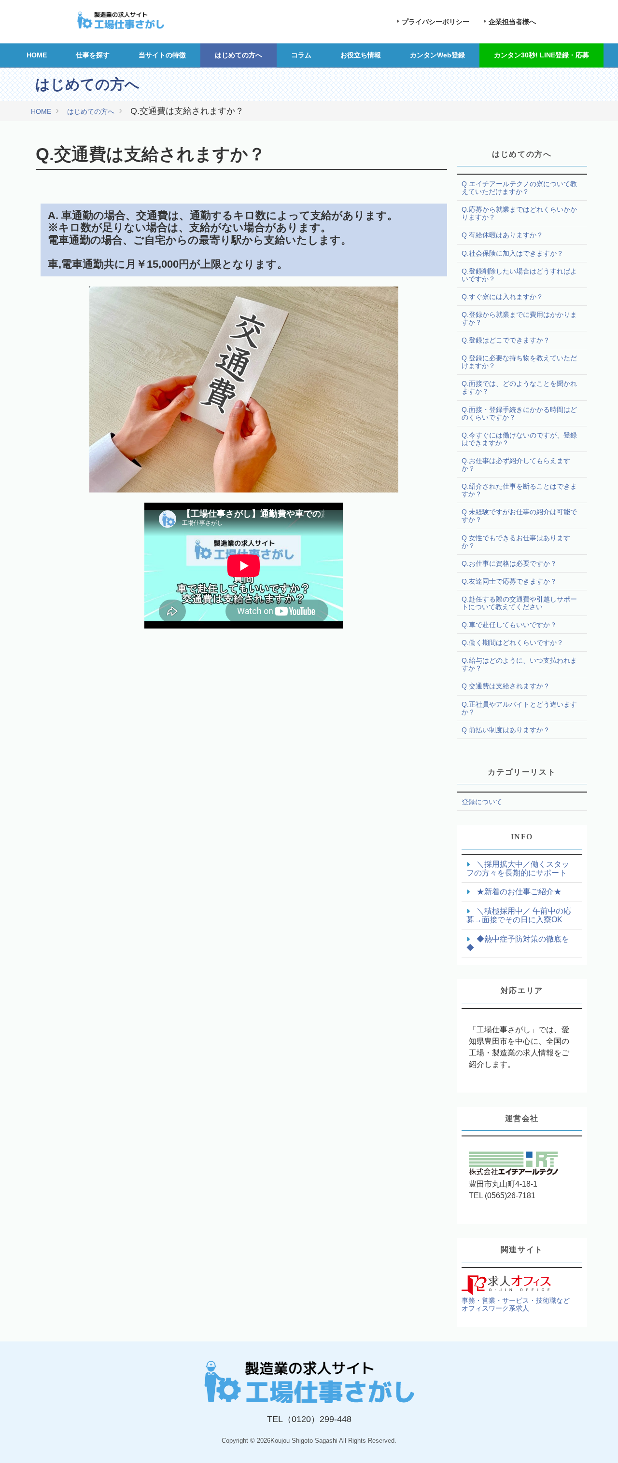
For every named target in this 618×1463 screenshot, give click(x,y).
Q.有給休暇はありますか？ (502, 235)
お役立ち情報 (360, 55)
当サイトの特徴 (162, 55)
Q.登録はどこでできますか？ (506, 340)
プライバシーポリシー (435, 22)
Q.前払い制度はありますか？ (506, 730)
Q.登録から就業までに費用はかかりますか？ (519, 318)
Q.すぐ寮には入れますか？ (502, 297)
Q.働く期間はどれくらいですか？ (512, 642)
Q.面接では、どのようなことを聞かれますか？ (519, 387)
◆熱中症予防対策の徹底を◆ (517, 943)
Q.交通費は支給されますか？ (506, 686)
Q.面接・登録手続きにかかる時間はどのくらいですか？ (519, 413)
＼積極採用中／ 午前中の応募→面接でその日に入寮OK (518, 915)
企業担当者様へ (512, 22)
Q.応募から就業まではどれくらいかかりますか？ (519, 213)
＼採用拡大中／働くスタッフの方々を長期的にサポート (517, 868)
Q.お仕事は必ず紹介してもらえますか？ (516, 464)
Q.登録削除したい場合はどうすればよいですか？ (519, 275)
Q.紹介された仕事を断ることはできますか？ (519, 490)
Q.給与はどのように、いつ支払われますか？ (519, 664)
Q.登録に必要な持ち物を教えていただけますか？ (519, 361)
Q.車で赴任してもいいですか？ (509, 625)
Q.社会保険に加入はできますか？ (512, 253)
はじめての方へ (238, 55)
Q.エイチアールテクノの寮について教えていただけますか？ (519, 187)
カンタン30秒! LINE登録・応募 (541, 55)
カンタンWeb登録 (437, 55)
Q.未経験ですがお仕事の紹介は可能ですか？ (519, 515)
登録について (482, 802)
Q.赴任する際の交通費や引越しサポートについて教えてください (519, 603)
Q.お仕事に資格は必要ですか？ (509, 563)
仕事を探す (93, 55)
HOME (37, 55)
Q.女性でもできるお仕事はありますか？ (516, 541)
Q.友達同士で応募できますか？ (509, 581)
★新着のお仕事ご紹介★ (518, 892)
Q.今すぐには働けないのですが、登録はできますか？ (519, 439)
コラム (301, 55)
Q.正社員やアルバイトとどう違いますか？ (519, 708)
